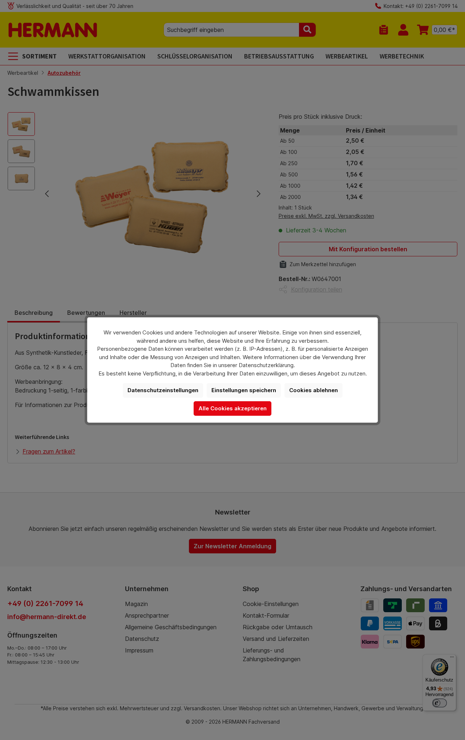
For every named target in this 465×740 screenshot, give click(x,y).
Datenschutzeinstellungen (163, 390)
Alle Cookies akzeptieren (232, 408)
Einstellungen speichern (243, 390)
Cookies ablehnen (313, 390)
